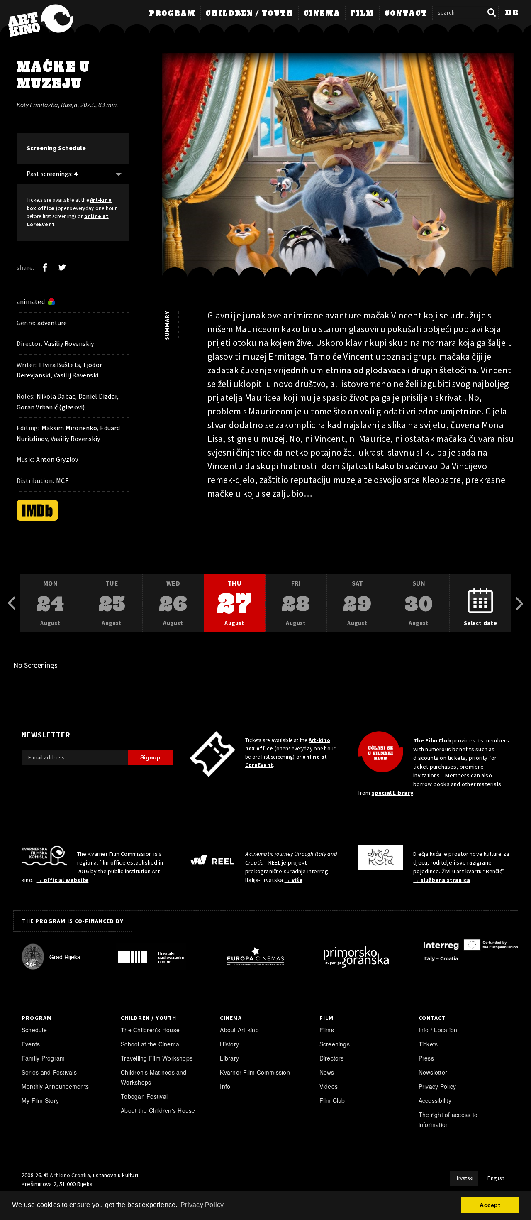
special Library (392, 792)
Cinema (321, 13)
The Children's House (150, 1030)
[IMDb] (37, 510)
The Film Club (432, 740)
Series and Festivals (49, 1072)
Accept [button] (490, 1205)
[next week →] (519, 603)
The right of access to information (448, 1119)
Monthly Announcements (55, 1086)
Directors (331, 1058)
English (495, 1178)
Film (362, 13)
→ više (293, 880)
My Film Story (40, 1100)
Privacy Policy (437, 1086)
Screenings (334, 1044)
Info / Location (438, 1030)
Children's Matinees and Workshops (154, 1077)
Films (326, 1030)
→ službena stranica (441, 880)
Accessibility (435, 1100)
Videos (328, 1086)
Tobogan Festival (144, 1096)
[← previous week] (12, 603)
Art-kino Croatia (70, 1175)
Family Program (43, 1058)
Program (172, 13)
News (326, 1072)
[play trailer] (338, 170)
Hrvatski (464, 1178)
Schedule (34, 1030)
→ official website (63, 880)
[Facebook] (44, 267)
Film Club (332, 1100)
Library (229, 1058)
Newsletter (433, 1072)
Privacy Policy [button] (202, 1204)
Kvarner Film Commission (255, 1072)
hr (512, 13)
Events (31, 1044)
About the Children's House (158, 1110)
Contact (405, 13)
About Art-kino (239, 1030)
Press (426, 1058)
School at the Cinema (150, 1044)
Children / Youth (249, 13)
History (229, 1044)
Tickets (428, 1044)
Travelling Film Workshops (156, 1058)
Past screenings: (52, 173)
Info (225, 1086)
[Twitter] (62, 267)
